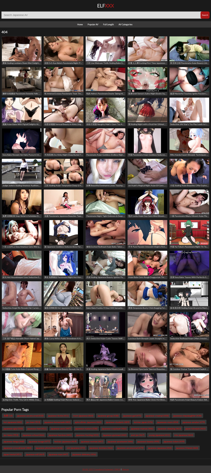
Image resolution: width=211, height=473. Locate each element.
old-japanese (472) (76, 447)
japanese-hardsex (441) (60, 435)
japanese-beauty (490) (148, 441)
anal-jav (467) (137, 435)
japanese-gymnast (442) (115, 435)
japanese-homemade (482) (57, 422)
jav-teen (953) (33, 422)
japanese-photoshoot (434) (49, 447)
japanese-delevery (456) (84, 454)
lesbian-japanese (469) (65, 441)
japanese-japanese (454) (160, 447)
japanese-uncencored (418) (30, 415)
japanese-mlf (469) (35, 454)
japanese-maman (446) (142, 428)
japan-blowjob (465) (195, 428)
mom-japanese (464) (83, 415)
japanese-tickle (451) (58, 415)
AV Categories (125, 24)
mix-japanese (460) (183, 435)
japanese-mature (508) (86, 428)
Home (80, 24)
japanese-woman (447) (92, 441)
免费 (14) (8, 415)
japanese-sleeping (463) (169, 428)
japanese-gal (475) (132, 415)
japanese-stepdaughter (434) (187, 415)
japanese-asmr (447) (61, 428)
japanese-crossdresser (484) (17, 447)
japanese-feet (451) (37, 428)
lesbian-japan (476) (143, 422)
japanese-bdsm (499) (174, 441)
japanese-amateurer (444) (120, 441)
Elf (105, 5)
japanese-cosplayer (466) (114, 428)
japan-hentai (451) (13, 454)
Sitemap (125, 469)
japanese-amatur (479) (194, 422)
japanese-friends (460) (187, 447)
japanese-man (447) (58, 454)
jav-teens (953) (11, 435)
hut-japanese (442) (13, 422)
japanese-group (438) (108, 415)
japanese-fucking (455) (87, 435)
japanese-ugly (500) (13, 428)
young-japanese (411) (159, 435)
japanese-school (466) (33, 435)
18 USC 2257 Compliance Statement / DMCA (101, 469)
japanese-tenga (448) (14, 441)
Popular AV (93, 24)
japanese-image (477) (39, 441)
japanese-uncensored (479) (130, 447)
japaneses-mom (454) (167, 422)
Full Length (108, 24)
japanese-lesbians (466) (101, 447)
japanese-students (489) (117, 422)
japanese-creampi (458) (157, 415)
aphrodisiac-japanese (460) (88, 422)
